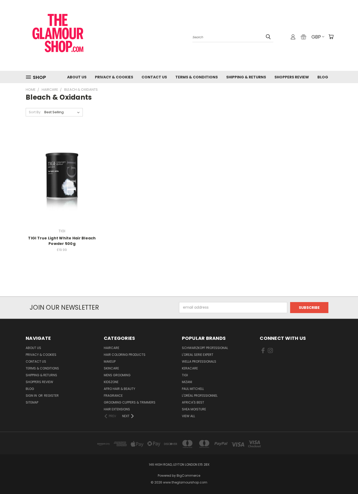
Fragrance (113, 395)
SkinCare (111, 368)
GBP (316, 37)
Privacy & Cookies (114, 77)
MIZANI (187, 382)
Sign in (32, 395)
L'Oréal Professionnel (200, 395)
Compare (60, 176)
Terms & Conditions (196, 77)
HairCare (111, 348)
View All (188, 416)
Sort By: (35, 112)
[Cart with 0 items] (331, 36)
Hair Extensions (117, 409)
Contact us (154, 77)
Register (51, 395)
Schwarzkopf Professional (205, 348)
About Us (76, 77)
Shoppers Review (291, 77)
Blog (322, 77)
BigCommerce (188, 475)
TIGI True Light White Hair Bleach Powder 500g (62, 240)
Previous (344, 477)
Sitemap (32, 402)
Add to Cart (62, 186)
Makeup (110, 361)
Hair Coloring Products (124, 354)
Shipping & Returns (246, 77)
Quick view (61, 166)
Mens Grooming (117, 375)
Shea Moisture (194, 409)
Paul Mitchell (193, 388)
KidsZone (111, 382)
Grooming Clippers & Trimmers (129, 402)
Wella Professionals (199, 361)
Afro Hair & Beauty (119, 388)
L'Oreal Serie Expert (197, 354)
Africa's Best (193, 402)
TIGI (185, 375)
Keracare (190, 368)
